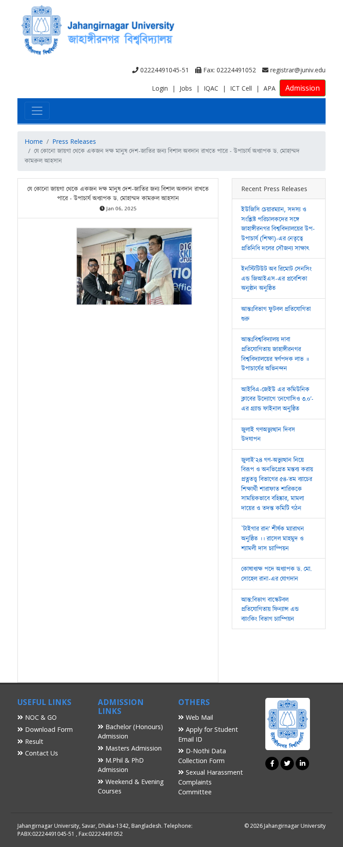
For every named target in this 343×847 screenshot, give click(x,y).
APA (270, 88)
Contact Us (40, 753)
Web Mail (198, 717)
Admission (302, 88)
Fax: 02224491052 (228, 70)
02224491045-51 (163, 70)
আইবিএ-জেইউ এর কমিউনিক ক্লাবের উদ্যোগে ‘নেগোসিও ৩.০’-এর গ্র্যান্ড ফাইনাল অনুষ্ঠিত (277, 399)
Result (33, 741)
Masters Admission (133, 748)
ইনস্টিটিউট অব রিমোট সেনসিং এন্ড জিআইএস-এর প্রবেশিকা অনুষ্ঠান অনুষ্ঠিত (276, 278)
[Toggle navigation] (37, 111)
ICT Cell (241, 88)
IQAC (211, 88)
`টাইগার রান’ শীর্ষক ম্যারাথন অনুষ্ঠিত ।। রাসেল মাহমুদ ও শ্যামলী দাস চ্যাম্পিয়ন (272, 538)
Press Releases (74, 141)
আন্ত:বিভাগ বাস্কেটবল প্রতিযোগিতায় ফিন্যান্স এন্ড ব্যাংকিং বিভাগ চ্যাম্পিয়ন (270, 609)
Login (160, 88)
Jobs (186, 88)
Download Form (48, 729)
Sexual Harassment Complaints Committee (210, 782)
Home (34, 141)
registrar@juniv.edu (297, 70)
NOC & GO (40, 717)
